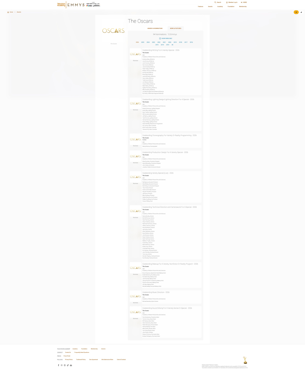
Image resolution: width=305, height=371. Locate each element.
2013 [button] (167, 45)
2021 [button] (164, 42)
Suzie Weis (145, 242)
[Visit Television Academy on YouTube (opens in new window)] (71, 365)
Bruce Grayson (146, 273)
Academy (220, 6)
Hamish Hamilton (146, 191)
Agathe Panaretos (146, 87)
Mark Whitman (146, 244)
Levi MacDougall (146, 91)
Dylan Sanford (146, 239)
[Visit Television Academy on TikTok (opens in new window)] (67, 365)
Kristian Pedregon (146, 336)
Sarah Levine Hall (146, 189)
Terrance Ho (145, 129)
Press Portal (67, 356)
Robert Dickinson (146, 108)
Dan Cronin (145, 65)
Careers (103, 348)
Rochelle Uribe (146, 276)
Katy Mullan (145, 184)
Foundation (231, 6)
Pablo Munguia (146, 324)
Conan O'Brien (146, 84)
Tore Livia (144, 254)
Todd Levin (145, 80)
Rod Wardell (145, 258)
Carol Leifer (145, 78)
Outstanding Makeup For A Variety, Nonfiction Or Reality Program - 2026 (170, 264)
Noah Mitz (145, 110)
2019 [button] (175, 42)
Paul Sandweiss (146, 317)
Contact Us (68, 352)
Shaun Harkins (146, 221)
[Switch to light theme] (296, 12)
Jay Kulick (144, 229)
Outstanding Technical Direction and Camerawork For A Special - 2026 (169, 207)
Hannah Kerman (146, 119)
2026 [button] (137, 42)
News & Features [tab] (175, 28)
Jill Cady (144, 284)
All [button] (172, 45)
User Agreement (93, 359)
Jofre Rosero (145, 235)
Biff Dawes (145, 321)
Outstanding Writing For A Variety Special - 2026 (160, 50)
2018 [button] (180, 42)
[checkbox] (165, 38)
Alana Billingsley (146, 163)
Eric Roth (144, 93)
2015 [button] (157, 45)
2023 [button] (153, 42)
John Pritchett (145, 252)
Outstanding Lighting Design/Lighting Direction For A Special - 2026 (168, 99)
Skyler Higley (145, 68)
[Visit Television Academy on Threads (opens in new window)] (64, 365)
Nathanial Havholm (147, 223)
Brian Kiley (145, 74)
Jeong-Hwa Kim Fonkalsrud (149, 280)
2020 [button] (169, 42)
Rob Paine (145, 186)
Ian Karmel (145, 72)
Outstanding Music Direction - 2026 (155, 292)
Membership (243, 6)
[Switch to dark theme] (301, 12)
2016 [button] (191, 42)
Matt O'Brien (145, 85)
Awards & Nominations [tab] (155, 28)
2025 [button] (142, 42)
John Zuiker (145, 165)
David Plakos (145, 233)
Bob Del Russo (146, 218)
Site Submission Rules (107, 359)
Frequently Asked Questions (82, 352)
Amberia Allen (145, 59)
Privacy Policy (69, 359)
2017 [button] (186, 42)
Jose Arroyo (145, 61)
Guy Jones (145, 125)
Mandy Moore (145, 146)
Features (200, 6)
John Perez (145, 332)
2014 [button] (162, 45)
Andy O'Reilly (145, 121)
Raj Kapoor (145, 182)
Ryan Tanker (145, 112)
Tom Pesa (145, 330)
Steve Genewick (146, 322)
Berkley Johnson (146, 70)
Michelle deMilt (146, 286)
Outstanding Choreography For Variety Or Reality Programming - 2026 (169, 135)
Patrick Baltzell (146, 326)
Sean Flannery (146, 220)
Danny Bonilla (145, 216)
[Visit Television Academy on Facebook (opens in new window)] (58, 365)
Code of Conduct (121, 359)
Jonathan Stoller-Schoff (148, 167)
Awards (210, 6)
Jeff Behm (145, 116)
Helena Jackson (146, 225)
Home (11, 12)
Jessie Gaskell (146, 66)
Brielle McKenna (146, 275)
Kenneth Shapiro (146, 256)
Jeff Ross (144, 193)
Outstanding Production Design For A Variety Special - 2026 (165, 152)
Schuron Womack (147, 282)
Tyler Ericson (145, 118)
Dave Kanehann (146, 227)
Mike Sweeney (145, 89)
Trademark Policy (81, 359)
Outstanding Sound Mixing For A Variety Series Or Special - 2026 (167, 308)
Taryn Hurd (145, 187)
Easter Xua (145, 246)
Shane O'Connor (146, 334)
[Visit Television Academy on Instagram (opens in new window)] (61, 365)
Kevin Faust (145, 127)
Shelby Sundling (146, 199)
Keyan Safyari (145, 237)
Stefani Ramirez (146, 197)
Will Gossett (145, 114)
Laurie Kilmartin (146, 76)
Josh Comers (145, 63)
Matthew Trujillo (146, 240)
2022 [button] (159, 42)
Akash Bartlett (145, 123)
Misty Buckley (145, 161)
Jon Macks (145, 82)
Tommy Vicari (146, 319)
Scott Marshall (146, 248)
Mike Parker (145, 328)
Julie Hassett (145, 278)
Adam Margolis (146, 231)
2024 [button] (148, 42)
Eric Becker (145, 250)
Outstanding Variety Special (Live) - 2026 (157, 173)
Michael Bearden (146, 301)
